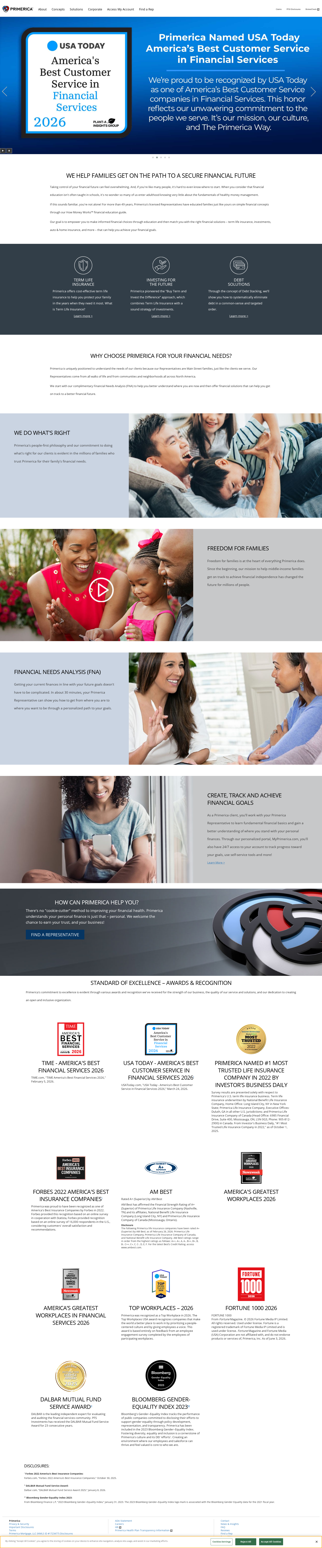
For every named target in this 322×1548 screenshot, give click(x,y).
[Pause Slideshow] (9, 150)
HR (117, 1527)
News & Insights (230, 1524)
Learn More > (216, 862)
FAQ (223, 1527)
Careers (119, 1524)
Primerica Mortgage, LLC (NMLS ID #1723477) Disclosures (41, 1533)
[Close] (316, 1541)
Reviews (225, 1530)
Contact (225, 1520)
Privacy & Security (19, 1524)
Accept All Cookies (271, 1541)
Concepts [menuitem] (58, 9)
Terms (12, 1530)
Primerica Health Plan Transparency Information (142, 1530)
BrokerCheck (311, 9)
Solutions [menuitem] (76, 9)
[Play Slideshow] (3, 150)
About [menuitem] (42, 9)
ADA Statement (123, 1520)
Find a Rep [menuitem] (146, 9)
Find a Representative (55, 934)
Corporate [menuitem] (95, 9)
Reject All (245, 1541)
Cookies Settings (221, 1541)
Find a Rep (227, 1533)
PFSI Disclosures (294, 9)
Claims (279, 9)
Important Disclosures (21, 1527)
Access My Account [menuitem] (120, 9)
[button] (153, 157)
